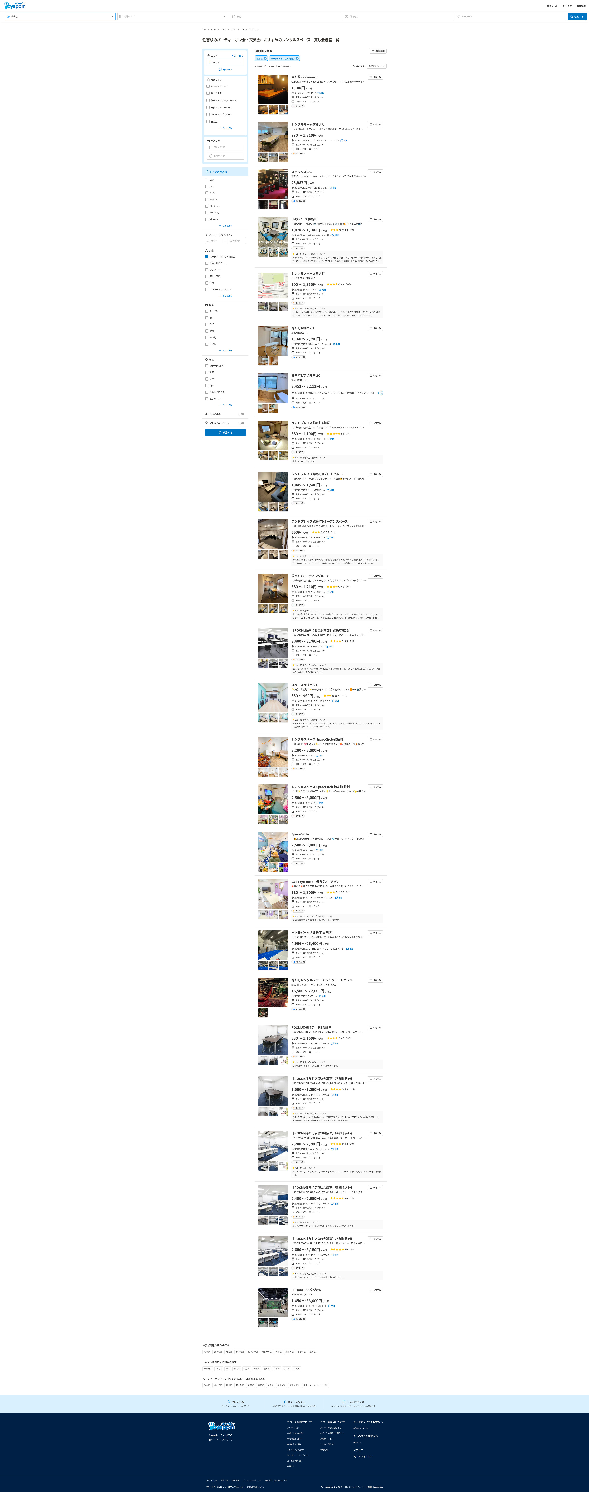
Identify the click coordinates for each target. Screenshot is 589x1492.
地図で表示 (227, 69)
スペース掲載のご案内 (329, 1427)
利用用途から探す (294, 1438)
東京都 (213, 29)
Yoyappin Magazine (361, 1456)
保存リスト (552, 5)
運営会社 (224, 1480)
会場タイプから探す (295, 1433)
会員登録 (581, 5)
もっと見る (227, 128)
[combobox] (58, 16)
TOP (204, 29)
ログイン (567, 5)
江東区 (223, 29)
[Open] (112, 16)
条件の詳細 (380, 51)
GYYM (356, 1442)
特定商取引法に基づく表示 (276, 1480)
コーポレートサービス (296, 1455)
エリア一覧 (236, 55)
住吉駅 (233, 29)
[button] (224, 86)
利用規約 (290, 1466)
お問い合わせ (211, 1480)
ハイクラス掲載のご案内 (330, 1433)
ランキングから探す (295, 1449)
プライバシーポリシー (252, 1480)
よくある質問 (292, 1460)
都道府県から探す (294, 1444)
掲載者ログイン (326, 1438)
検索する (579, 16)
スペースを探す (293, 1427)
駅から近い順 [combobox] (375, 65)
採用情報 (235, 1480)
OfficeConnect (359, 1428)
